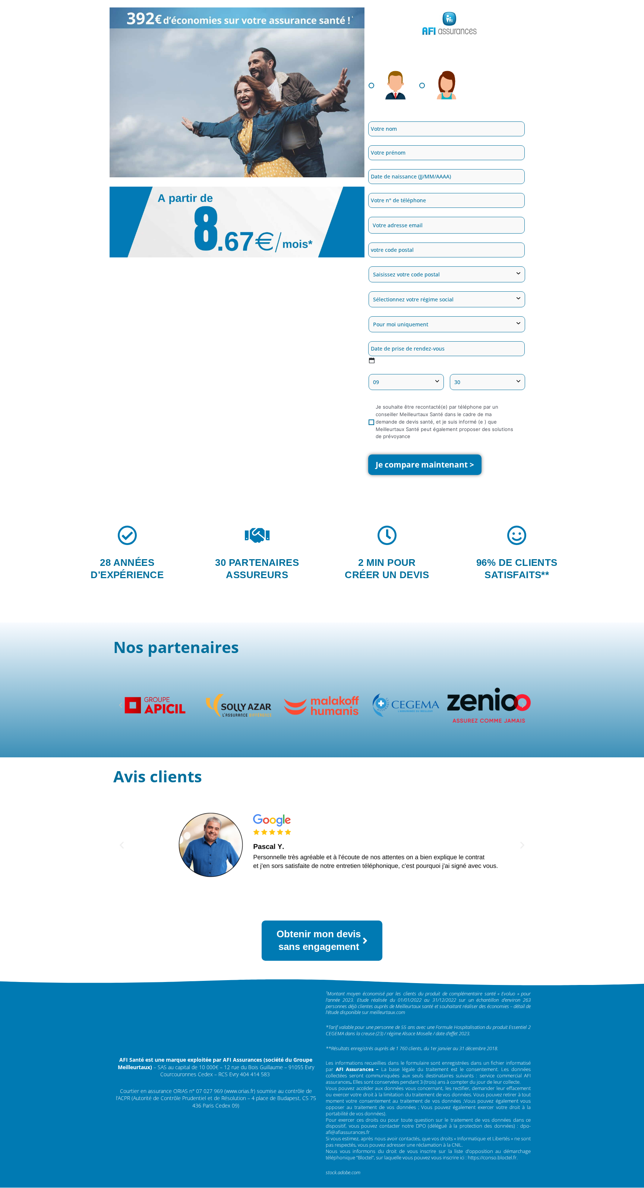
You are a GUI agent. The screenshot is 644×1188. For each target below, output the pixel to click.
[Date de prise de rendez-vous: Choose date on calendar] (371, 360)
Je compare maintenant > (425, 464)
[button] (120, 705)
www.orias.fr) (240, 1090)
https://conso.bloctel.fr (492, 1157)
